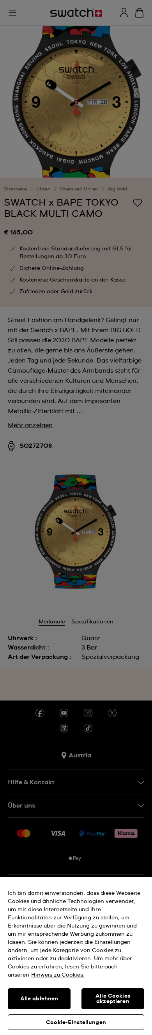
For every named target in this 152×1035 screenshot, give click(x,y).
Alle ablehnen (39, 999)
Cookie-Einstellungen (76, 1022)
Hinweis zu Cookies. (58, 975)
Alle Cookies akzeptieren (112, 998)
